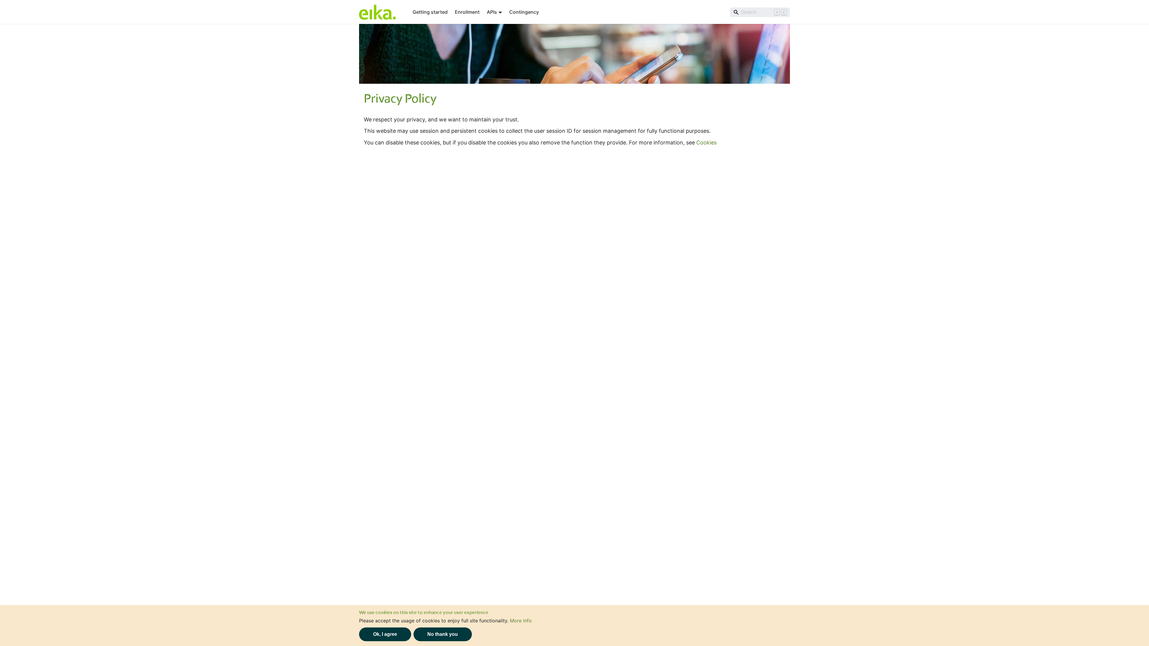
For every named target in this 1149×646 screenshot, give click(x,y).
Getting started (430, 12)
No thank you (442, 634)
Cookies (706, 142)
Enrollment (467, 12)
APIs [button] (492, 12)
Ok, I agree (385, 634)
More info (521, 621)
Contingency (524, 12)
